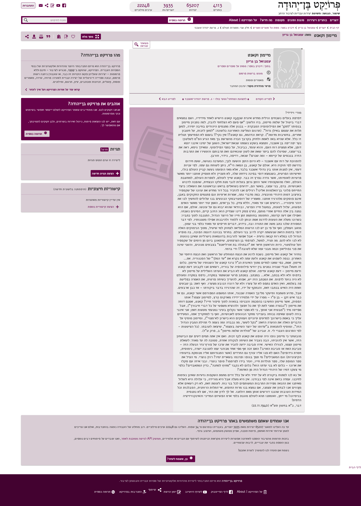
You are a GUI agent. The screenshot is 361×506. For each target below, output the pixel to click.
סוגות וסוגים (295, 20)
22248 (143, 5)
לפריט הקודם (265, 99)
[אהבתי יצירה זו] (73, 36)
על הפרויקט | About (243, 20)
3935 (168, 5)
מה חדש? (266, 20)
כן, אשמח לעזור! (180, 458)
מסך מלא (90, 36)
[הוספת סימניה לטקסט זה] (66, 36)
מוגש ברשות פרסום (251, 73)
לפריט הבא (167, 99)
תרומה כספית (180, 19)
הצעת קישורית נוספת (103, 207)
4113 (217, 5)
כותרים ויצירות (317, 20)
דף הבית (334, 28)
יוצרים (334, 20)
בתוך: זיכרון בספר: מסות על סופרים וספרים (244, 66)
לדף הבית (355, 467)
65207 (193, 5)
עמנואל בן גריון (306, 28)
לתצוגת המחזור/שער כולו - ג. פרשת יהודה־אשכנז (215, 99)
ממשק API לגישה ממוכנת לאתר (141, 438)
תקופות (280, 20)
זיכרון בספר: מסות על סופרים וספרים (273, 28)
